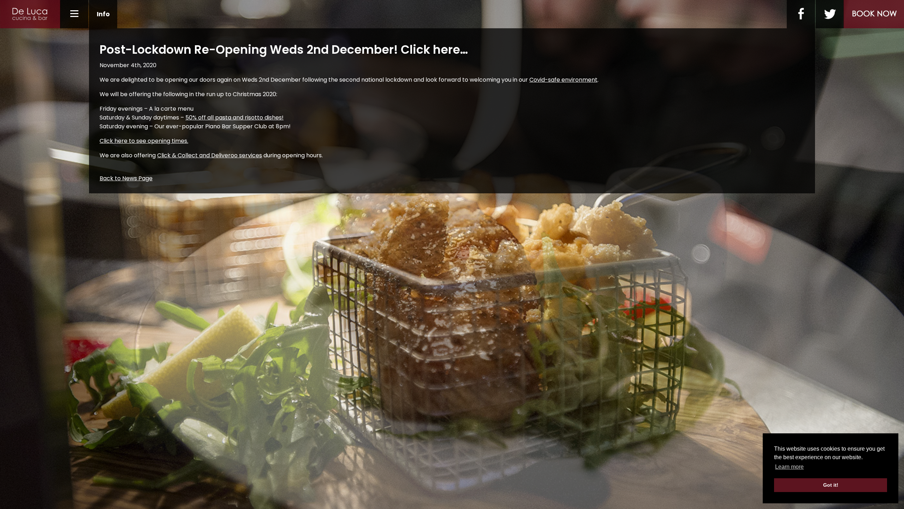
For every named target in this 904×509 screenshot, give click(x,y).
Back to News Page (126, 178)
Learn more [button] (789, 467)
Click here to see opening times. (144, 141)
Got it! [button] (830, 485)
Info (103, 14)
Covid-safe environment (563, 80)
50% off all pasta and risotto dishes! (234, 117)
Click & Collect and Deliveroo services (209, 155)
